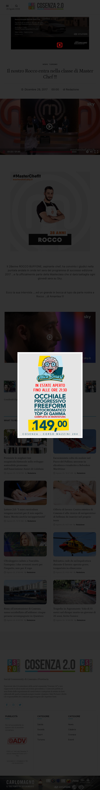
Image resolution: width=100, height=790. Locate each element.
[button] (60, 45)
